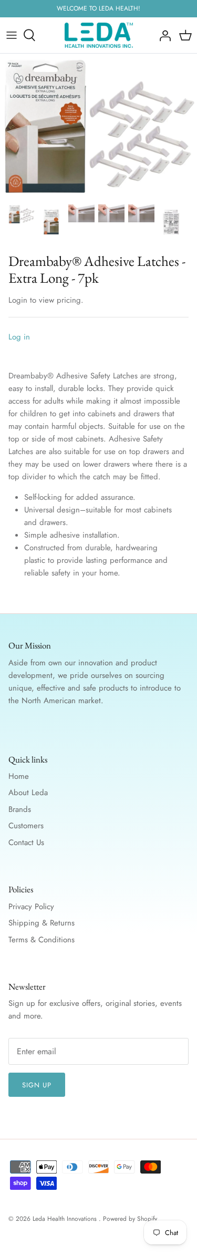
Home (18, 776)
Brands (19, 809)
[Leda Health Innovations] (99, 35)
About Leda (28, 792)
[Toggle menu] (11, 35)
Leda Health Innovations (66, 1218)
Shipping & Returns (41, 923)
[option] (98, 126)
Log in (19, 337)
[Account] (162, 35)
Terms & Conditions (41, 939)
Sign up (36, 1085)
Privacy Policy (31, 906)
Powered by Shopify (130, 1218)
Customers (26, 825)
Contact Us (26, 842)
